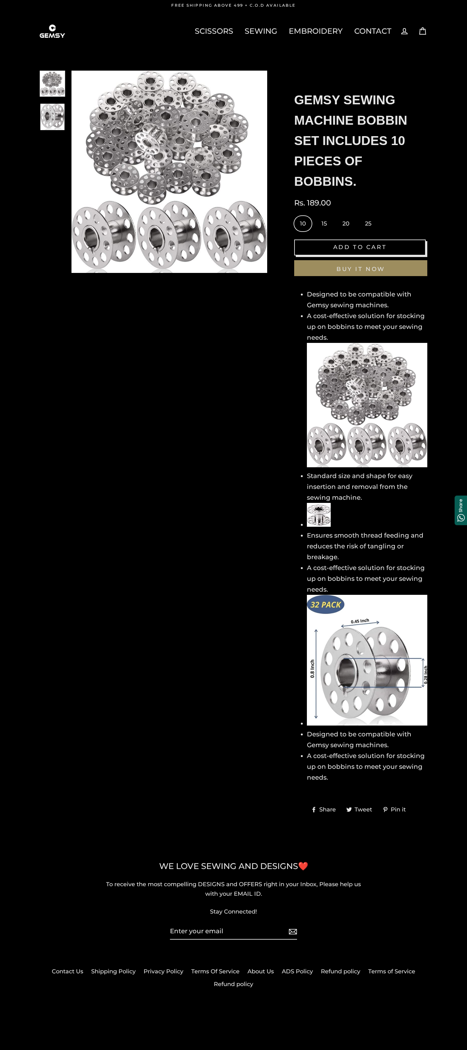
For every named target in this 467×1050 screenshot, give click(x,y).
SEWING (261, 31)
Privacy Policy (163, 971)
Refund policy (340, 971)
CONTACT (372, 31)
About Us (260, 971)
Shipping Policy (113, 971)
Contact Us (67, 971)
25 (368, 223)
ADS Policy (297, 971)
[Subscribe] (292, 931)
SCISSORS (214, 31)
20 (345, 223)
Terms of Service (391, 971)
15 (324, 223)
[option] (52, 84)
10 (303, 223)
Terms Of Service (215, 971)
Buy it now (360, 269)
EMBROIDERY (316, 31)
